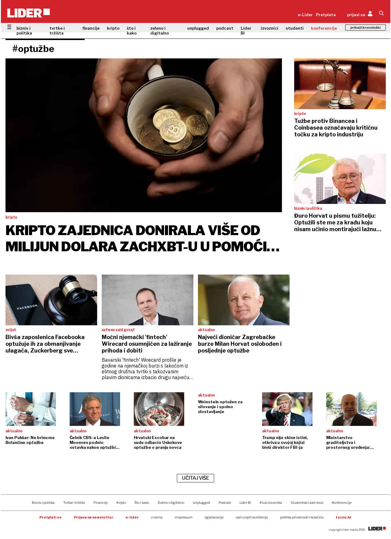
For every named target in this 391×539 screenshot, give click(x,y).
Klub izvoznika (271, 502)
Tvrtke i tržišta (74, 502)
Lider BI (246, 30)
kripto (113, 28)
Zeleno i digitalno (171, 502)
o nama (157, 517)
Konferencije (342, 502)
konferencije (324, 28)
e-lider (132, 517)
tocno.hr (344, 517)
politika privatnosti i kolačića (301, 517)
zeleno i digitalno (159, 30)
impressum (183, 517)
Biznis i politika (43, 502)
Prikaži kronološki (365, 27)
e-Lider (305, 14)
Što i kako (141, 502)
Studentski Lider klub (307, 502)
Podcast (225, 502)
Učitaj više (195, 478)
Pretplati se (50, 517)
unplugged (198, 28)
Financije (100, 502)
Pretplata (326, 14)
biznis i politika (24, 30)
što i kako (132, 30)
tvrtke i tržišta (57, 30)
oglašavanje (214, 517)
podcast (224, 28)
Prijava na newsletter (93, 517)
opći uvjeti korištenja (252, 517)
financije (91, 28)
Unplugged (201, 502)
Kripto (121, 502)
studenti (295, 28)
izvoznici (269, 28)
